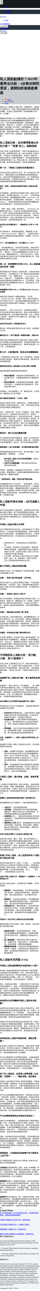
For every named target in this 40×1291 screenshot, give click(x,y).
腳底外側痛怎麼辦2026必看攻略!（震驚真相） (17, 1234)
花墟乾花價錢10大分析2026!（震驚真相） (15, 1220)
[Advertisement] (20, 55)
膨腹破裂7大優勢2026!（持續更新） (13, 1229)
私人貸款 (7, 13)
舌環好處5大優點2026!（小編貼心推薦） (15, 1224)
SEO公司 (7, 11)
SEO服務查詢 (5, 24)
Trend (6, 20)
